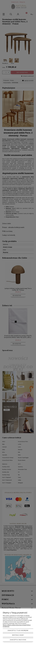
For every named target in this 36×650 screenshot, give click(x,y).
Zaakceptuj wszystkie (18, 639)
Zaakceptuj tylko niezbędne (18, 630)
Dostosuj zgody (18, 635)
